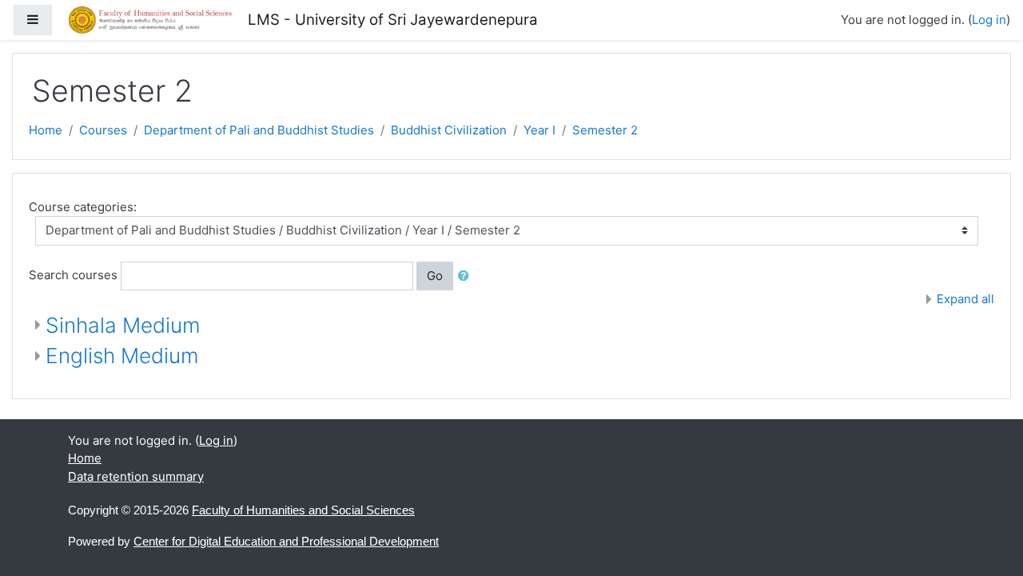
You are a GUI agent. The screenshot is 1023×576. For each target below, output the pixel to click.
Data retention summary (136, 476)
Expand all (965, 298)
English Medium (122, 355)
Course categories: (83, 206)
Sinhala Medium (123, 325)
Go (435, 275)
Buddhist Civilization (449, 130)
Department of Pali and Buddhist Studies (259, 130)
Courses (103, 130)
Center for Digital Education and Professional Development (286, 541)
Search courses (73, 274)
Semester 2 (605, 130)
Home (45, 130)
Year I (539, 130)
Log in (989, 19)
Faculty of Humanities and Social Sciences (303, 510)
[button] (466, 276)
